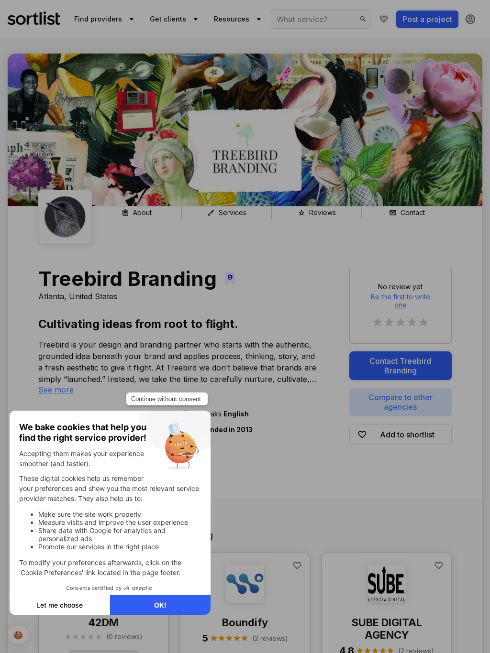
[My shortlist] (384, 19)
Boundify (245, 622)
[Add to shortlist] (297, 565)
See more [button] (56, 389)
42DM (103, 622)
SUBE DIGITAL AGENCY (387, 628)
